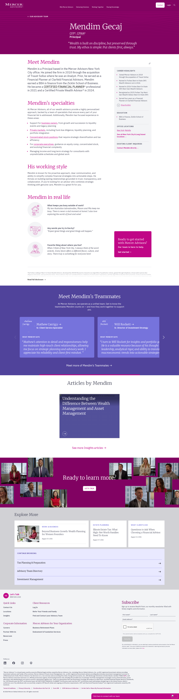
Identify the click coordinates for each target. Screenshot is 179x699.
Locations (7, 611)
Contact (160, 5)
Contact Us (7, 607)
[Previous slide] (15, 337)
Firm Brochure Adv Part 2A (41, 688)
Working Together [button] (98, 7)
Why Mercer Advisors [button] (66, 7)
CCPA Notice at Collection (70, 688)
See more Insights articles (87, 448)
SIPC (125, 676)
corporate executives (44, 144)
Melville (128, 130)
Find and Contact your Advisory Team (47, 616)
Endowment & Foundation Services (47, 632)
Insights (6, 616)
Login (169, 5)
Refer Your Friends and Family (45, 611)
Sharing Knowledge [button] (112, 7)
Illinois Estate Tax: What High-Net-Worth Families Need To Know (106, 532)
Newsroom (7, 636)
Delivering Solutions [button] (82, 7)
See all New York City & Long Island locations (131, 135)
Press (5, 640)
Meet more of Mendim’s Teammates (87, 365)
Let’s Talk (89, 488)
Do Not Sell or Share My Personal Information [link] (96, 688)
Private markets (37, 130)
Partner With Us (9, 632)
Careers (6, 628)
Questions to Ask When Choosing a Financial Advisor (146, 531)
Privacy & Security (24, 688)
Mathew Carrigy (47, 324)
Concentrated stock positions (44, 137)
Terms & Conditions (9, 688)
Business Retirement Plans (43, 628)
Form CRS (56, 688)
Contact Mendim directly (127, 148)
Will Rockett (122, 324)
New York (120, 130)
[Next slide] (164, 337)
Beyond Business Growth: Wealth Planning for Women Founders (63, 533)
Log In (35, 607)
